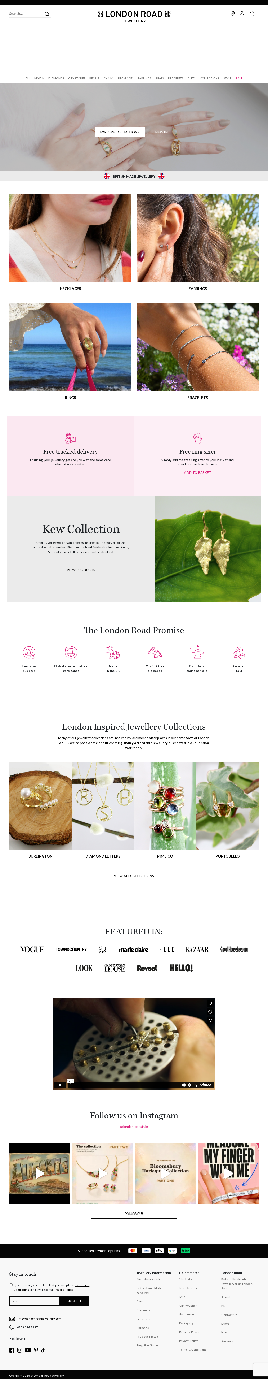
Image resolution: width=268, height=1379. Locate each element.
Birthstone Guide (149, 1279)
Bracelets (175, 78)
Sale (239, 78)
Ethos (225, 1323)
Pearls (94, 78)
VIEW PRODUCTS (81, 570)
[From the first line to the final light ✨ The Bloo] (165, 1173)
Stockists (185, 1279)
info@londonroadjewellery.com (39, 1318)
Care (140, 1301)
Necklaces (126, 78)
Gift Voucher (188, 1305)
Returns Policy (189, 1332)
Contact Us (229, 1315)
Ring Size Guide (147, 1345)
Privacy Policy (188, 1341)
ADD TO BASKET (197, 472)
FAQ (182, 1296)
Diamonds (56, 78)
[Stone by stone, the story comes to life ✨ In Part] (102, 1173)
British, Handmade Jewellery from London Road (237, 1283)
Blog (224, 1306)
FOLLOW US (134, 1213)
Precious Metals (148, 1336)
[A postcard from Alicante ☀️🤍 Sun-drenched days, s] (39, 1173)
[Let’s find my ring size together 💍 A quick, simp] (228, 1173)
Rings (160, 78)
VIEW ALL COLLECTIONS (134, 876)
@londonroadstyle (134, 1126)
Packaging (186, 1323)
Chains (109, 78)
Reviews (227, 1341)
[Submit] (46, 13)
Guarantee (186, 1314)
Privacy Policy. (63, 1289)
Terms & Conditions (192, 1349)
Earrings (144, 78)
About (225, 1297)
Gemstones (76, 78)
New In (39, 78)
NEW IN (161, 132)
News (225, 1332)
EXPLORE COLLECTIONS (119, 132)
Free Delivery (188, 1288)
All (28, 78)
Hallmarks (143, 1328)
